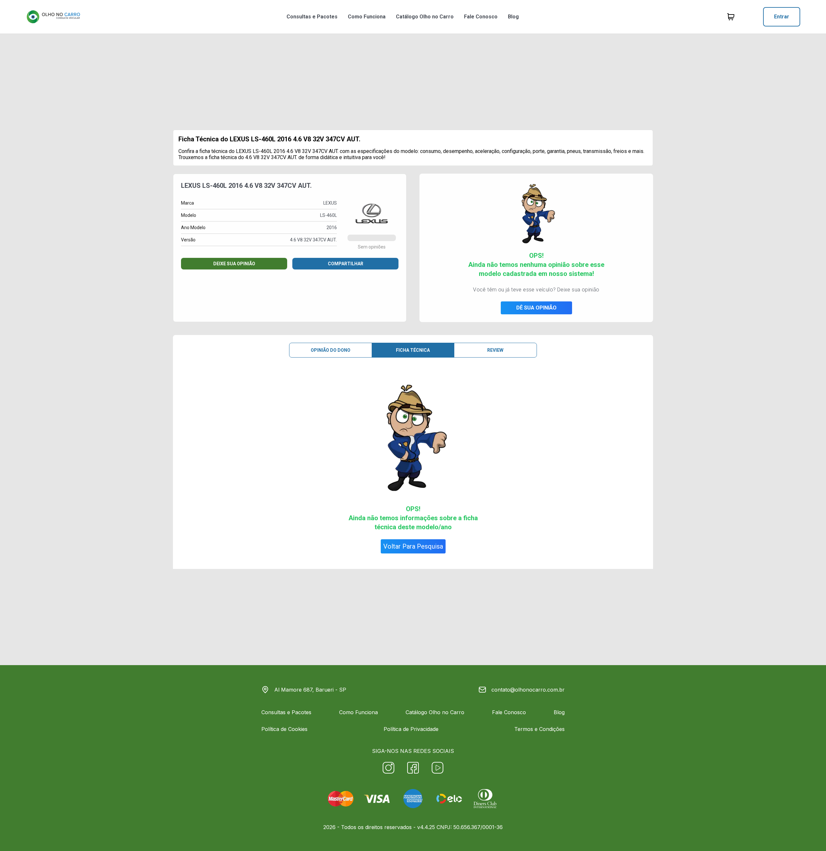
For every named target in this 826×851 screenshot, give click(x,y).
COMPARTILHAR (345, 263)
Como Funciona (367, 17)
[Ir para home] (53, 16)
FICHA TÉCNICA (413, 350)
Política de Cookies (284, 729)
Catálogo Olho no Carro (425, 17)
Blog (513, 17)
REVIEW (495, 350)
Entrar (781, 17)
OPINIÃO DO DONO (330, 350)
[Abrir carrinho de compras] (730, 16)
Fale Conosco (481, 17)
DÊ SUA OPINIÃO (536, 308)
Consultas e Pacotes (312, 17)
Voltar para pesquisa (413, 546)
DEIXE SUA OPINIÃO (234, 263)
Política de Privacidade (411, 729)
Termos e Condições (539, 729)
